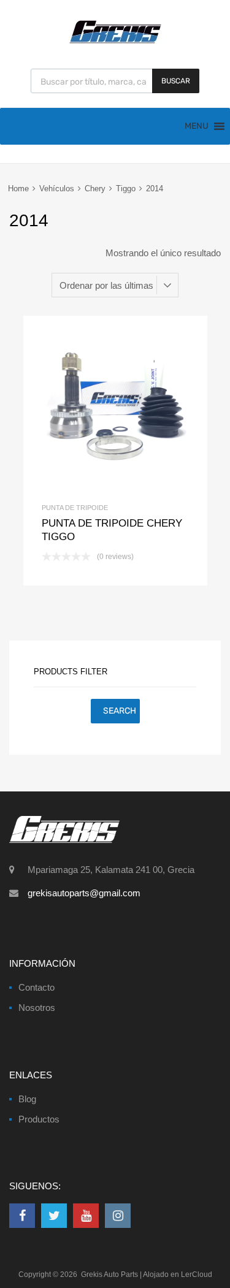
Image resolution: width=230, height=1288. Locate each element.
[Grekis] (115, 41)
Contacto (36, 987)
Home (18, 188)
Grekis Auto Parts (109, 1274)
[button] (197, 126)
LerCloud (196, 1274)
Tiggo (126, 188)
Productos (38, 1119)
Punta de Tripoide (75, 507)
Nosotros (36, 1007)
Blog (27, 1099)
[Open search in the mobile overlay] (115, 81)
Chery (95, 188)
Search (119, 711)
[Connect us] (22, 1215)
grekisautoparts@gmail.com (84, 893)
